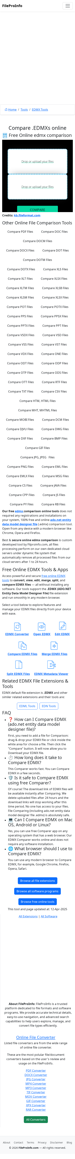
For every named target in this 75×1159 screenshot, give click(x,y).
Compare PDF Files (20, 232)
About (6, 1142)
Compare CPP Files (22, 495)
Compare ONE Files (54, 354)
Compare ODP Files (55, 363)
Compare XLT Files (20, 279)
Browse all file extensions (37, 881)
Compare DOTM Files (37, 260)
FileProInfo (12, 5)
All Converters (36, 1120)
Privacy (42, 1142)
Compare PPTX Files (20, 326)
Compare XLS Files (55, 269)
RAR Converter (36, 1110)
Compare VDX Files (20, 354)
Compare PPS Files (20, 316)
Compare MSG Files (55, 476)
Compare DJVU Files (19, 429)
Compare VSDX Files (20, 335)
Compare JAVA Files (53, 485)
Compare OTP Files (20, 373)
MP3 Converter (35, 1088)
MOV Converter (36, 1097)
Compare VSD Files (55, 335)
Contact (18, 1142)
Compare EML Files (55, 467)
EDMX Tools (40, 110)
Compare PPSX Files (54, 316)
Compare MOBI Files (20, 420)
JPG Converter (36, 1079)
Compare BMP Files (54, 438)
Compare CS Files (20, 485)
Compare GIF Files (37, 448)
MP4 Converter (35, 1084)
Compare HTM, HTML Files (37, 401)
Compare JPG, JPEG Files (37, 457)
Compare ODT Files (20, 363)
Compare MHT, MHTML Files (37, 410)
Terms (30, 1142)
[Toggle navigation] (68, 5)
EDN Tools (49, 706)
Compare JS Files (54, 495)
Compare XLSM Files (20, 297)
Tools (24, 110)
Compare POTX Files (54, 307)
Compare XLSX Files (54, 279)
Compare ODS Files (54, 373)
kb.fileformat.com (27, 215)
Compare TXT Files (20, 391)
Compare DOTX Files (21, 269)
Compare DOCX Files (20, 250)
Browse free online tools (37, 902)
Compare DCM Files (55, 420)
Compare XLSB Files (55, 288)
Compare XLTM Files (20, 288)
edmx (19, 511)
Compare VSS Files (20, 344)
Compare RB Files (53, 504)
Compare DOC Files (54, 232)
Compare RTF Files (54, 382)
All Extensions (28, 916)
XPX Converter (36, 1105)
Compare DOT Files (55, 250)
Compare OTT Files (21, 382)
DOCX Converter (36, 1075)
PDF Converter (36, 1071)
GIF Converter (35, 1101)
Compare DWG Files (55, 429)
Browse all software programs (37, 891)
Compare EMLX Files (20, 476)
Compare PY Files (21, 504)
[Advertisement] (37, 66)
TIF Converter (36, 1092)
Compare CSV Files (54, 391)
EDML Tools (27, 706)
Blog (69, 1142)
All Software (49, 916)
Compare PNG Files (20, 467)
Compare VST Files (54, 344)
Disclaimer (56, 1142)
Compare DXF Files (20, 438)
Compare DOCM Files (37, 241)
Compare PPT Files (55, 326)
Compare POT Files (20, 307)
